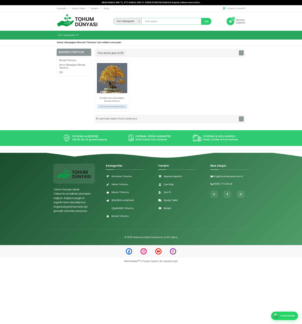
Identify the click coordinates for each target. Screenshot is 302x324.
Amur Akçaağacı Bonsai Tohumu (72, 66)
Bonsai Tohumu (67, 60)
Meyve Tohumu (120, 192)
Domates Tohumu (122, 176)
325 (61, 72)
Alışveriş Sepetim (173, 176)
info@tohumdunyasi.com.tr (228, 176)
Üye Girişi (168, 184)
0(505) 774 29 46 (222, 183)
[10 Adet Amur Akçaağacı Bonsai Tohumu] (112, 78)
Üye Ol (167, 192)
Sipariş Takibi (171, 200)
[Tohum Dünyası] (77, 28)
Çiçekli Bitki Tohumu (123, 208)
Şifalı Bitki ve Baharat (123, 200)
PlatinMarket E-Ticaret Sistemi (141, 261)
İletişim (167, 208)
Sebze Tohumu (120, 184)
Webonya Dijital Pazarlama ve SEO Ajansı (155, 237)
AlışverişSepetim (240, 21)
